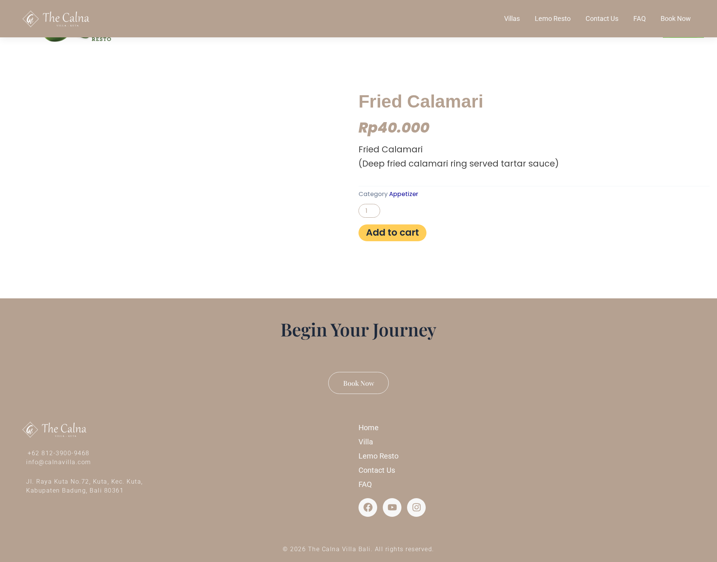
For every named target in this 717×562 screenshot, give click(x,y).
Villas (512, 18)
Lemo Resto (553, 18)
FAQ (639, 18)
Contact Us (602, 18)
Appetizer (403, 194)
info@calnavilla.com (58, 462)
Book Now (676, 18)
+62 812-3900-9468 (59, 453)
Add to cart (392, 232)
